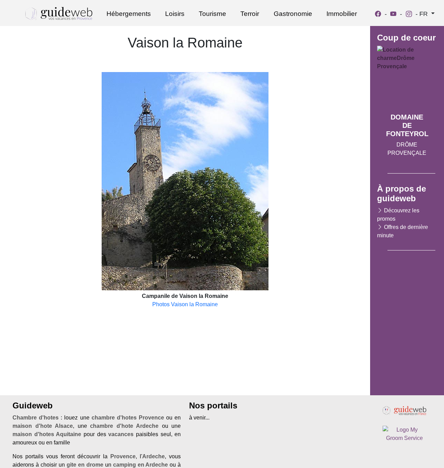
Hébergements (128, 13)
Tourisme (212, 13)
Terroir (249, 13)
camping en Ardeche (140, 465)
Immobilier (341, 13)
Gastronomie (293, 13)
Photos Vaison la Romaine (185, 304)
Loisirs (175, 13)
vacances (121, 434)
